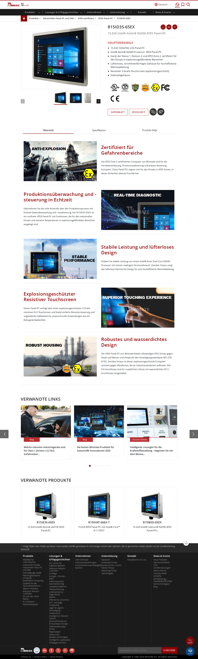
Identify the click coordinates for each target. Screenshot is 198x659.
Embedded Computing (33, 580)
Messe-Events (160, 570)
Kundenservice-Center (111, 565)
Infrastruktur (54, 613)
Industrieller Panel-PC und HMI (58, 18)
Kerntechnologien (161, 584)
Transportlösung (56, 589)
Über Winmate (81, 559)
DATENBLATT (118, 112)
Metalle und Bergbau (58, 637)
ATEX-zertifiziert (86, 18)
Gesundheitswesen (58, 621)
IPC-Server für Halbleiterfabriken (57, 564)
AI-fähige (53, 573)
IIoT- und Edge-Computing (56, 603)
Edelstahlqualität (30, 604)
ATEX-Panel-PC (105, 18)
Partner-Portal (107, 568)
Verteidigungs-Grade (32, 572)
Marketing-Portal (108, 570)
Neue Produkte (160, 559)
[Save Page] (163, 27)
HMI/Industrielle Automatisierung (56, 582)
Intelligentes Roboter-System (59, 617)
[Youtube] (72, 650)
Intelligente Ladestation (59, 640)
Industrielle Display (31, 565)
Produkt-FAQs (149, 130)
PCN (155, 565)
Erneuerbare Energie (58, 623)
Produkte (34, 18)
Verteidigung (54, 610)
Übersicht (48, 130)
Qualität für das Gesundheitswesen (31, 584)
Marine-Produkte (30, 588)
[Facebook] (51, 650)
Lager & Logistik (56, 608)
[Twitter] (58, 650)
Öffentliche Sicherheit (59, 600)
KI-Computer (28, 601)
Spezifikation (99, 130)
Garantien (105, 559)
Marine (52, 597)
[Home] (23, 18)
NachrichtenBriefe (162, 562)
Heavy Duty (54, 634)
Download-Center (109, 562)
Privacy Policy (40, 657)
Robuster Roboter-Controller (31, 592)
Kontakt (142, 12)
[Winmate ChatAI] (190, 651)
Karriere (78, 568)
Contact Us (26, 657)
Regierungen (54, 631)
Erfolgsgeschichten (57, 642)
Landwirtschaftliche (58, 586)
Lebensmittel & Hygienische (56, 593)
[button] (190, 641)
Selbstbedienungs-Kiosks (57, 627)
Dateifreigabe (107, 573)
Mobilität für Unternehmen (29, 561)
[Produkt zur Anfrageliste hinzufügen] (153, 112)
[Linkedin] (44, 650)
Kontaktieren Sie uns (136, 559)
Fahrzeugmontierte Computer (31, 576)
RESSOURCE (138, 112)
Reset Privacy (56, 657)
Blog (155, 586)
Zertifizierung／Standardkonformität (163, 580)
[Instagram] (65, 650)
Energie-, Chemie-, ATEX (57, 577)
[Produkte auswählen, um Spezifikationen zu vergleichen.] (160, 112)
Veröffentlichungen (162, 568)
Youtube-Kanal (160, 573)
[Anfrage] (168, 27)
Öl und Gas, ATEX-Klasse (31, 597)
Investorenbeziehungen (86, 562)
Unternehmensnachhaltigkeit (86, 565)
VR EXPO (157, 576)
